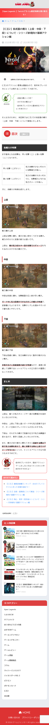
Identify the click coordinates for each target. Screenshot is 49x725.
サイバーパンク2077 (12, 670)
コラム (6, 665)
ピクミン (7, 680)
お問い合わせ (14, 717)
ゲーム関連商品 (10, 660)
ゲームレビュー (10, 650)
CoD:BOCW (8, 614)
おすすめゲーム (10, 630)
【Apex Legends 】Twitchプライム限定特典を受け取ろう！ (24, 13)
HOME (26, 712)
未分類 (6, 696)
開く (25, 134)
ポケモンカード (10, 686)
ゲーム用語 (8, 655)
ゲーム (6, 645)
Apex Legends (10, 609)
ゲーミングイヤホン (11, 635)
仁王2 (15, 513)
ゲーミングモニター (11, 640)
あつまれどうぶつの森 (12, 624)
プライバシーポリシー (32, 717)
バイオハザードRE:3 (12, 675)
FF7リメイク (9, 619)
